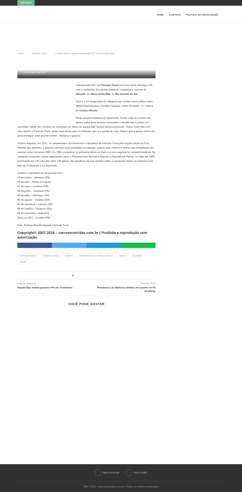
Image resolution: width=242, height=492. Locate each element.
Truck (122, 256)
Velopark (137, 256)
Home (160, 15)
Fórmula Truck (39, 53)
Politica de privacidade (202, 15)
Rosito (69, 256)
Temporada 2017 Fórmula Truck (96, 256)
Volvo (23, 262)
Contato (175, 15)
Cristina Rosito (28, 256)
